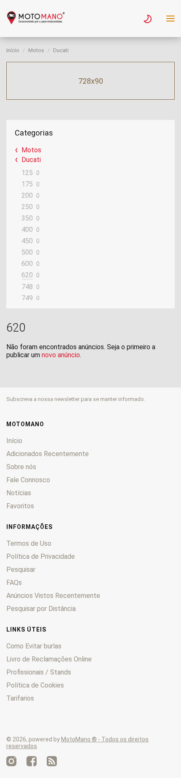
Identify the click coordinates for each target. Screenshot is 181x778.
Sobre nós (21, 467)
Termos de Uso (28, 543)
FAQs (14, 583)
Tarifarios (20, 698)
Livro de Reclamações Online (49, 659)
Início (12, 50)
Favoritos (20, 506)
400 (27, 230)
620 (27, 275)
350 (27, 218)
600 (27, 264)
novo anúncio (61, 355)
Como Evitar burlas (33, 646)
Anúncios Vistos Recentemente (53, 596)
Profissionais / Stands (38, 672)
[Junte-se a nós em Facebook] (32, 761)
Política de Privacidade (40, 556)
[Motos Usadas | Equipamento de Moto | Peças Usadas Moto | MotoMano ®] (35, 22)
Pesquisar (20, 570)
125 (27, 173)
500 (27, 252)
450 (27, 241)
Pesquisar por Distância (41, 609)
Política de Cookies (35, 685)
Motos (36, 50)
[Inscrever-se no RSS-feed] (52, 761)
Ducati (61, 50)
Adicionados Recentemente (47, 454)
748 (27, 287)
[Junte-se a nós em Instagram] (11, 761)
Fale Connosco (28, 480)
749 (27, 298)
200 (27, 195)
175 (27, 184)
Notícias (18, 493)
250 (27, 207)
